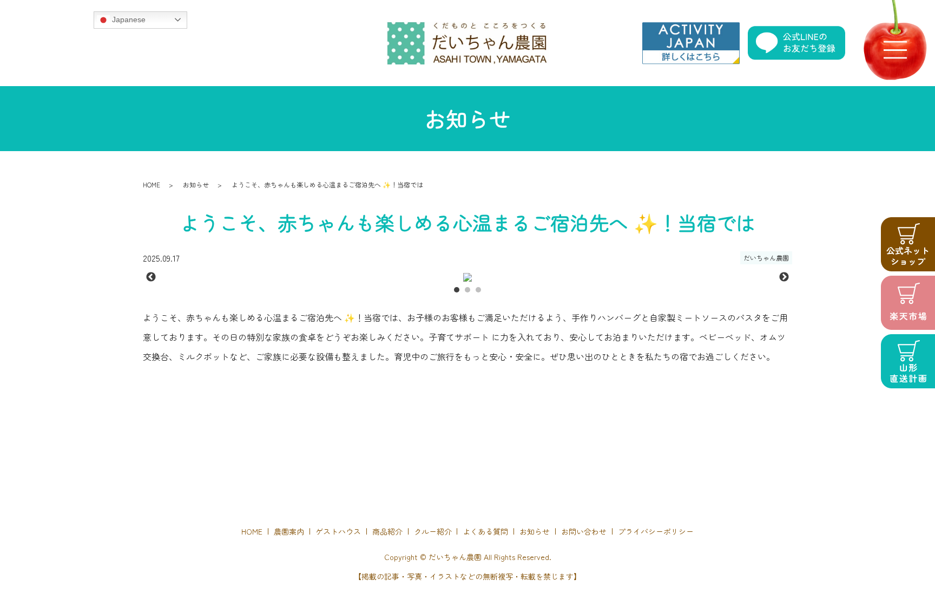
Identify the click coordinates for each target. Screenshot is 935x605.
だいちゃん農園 (766, 257)
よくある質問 (485, 531)
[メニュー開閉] (895, 50)
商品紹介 (387, 531)
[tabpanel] (467, 277)
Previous (151, 277)
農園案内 (289, 531)
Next (784, 277)
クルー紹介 (433, 531)
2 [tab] (467, 289)
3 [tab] (478, 289)
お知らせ (196, 184)
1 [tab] (456, 289)
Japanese (128, 19)
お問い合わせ (584, 531)
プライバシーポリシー (656, 531)
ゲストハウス (338, 531)
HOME (151, 184)
